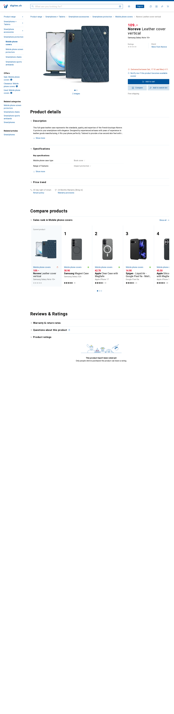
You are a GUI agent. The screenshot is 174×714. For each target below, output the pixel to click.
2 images (76, 94)
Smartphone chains (14, 57)
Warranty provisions (66, 193)
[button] (148, 69)
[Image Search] (120, 6)
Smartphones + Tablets (10, 23)
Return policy (38, 193)
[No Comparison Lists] (156, 6)
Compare (139, 88)
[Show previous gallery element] (29, 54)
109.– (133, 25)
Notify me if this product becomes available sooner (148, 74)
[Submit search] (32, 6)
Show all (162, 220)
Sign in (140, 6)
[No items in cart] (168, 6)
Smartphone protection (13, 37)
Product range (10, 17)
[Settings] (129, 6)
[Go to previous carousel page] (34, 256)
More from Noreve (159, 45)
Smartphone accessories (9, 30)
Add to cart (150, 81)
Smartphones (9, 122)
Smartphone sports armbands (14, 63)
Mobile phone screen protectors (14, 50)
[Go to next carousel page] (165, 256)
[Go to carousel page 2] (99, 290)
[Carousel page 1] (75, 90)
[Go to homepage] (13, 6)
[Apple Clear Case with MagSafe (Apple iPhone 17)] (107, 256)
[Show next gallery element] (122, 54)
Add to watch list (160, 88)
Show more (40, 138)
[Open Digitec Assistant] (151, 6)
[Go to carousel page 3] (101, 290)
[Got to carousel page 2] (76, 90)
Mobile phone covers (12, 43)
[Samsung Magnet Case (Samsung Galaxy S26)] (76, 256)
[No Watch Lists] (162, 6)
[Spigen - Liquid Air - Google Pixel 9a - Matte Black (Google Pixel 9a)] (138, 256)
